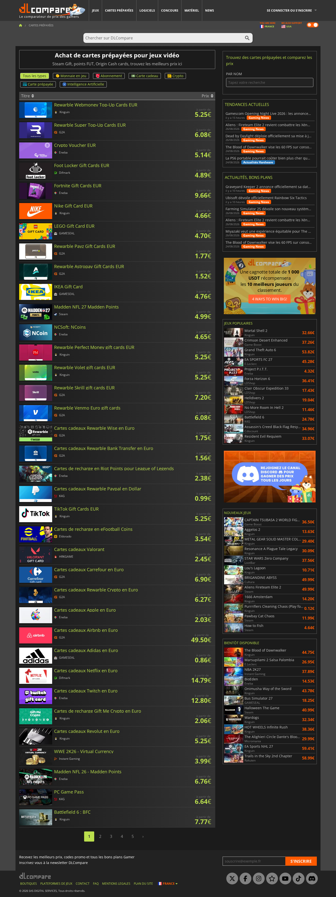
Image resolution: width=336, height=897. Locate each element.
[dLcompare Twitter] (231, 879)
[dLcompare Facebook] (244, 879)
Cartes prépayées (119, 10)
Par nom (234, 74)
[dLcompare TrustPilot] (271, 879)
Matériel (191, 10)
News (209, 10)
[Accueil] (20, 25)
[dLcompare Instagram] (257, 879)
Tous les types (34, 75)
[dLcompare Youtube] (284, 879)
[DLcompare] (35, 876)
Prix (206, 96)
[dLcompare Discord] (311, 879)
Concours (169, 10)
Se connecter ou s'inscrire (289, 10)
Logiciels (147, 10)
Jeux (95, 10)
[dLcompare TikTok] (297, 879)
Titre (26, 96)
